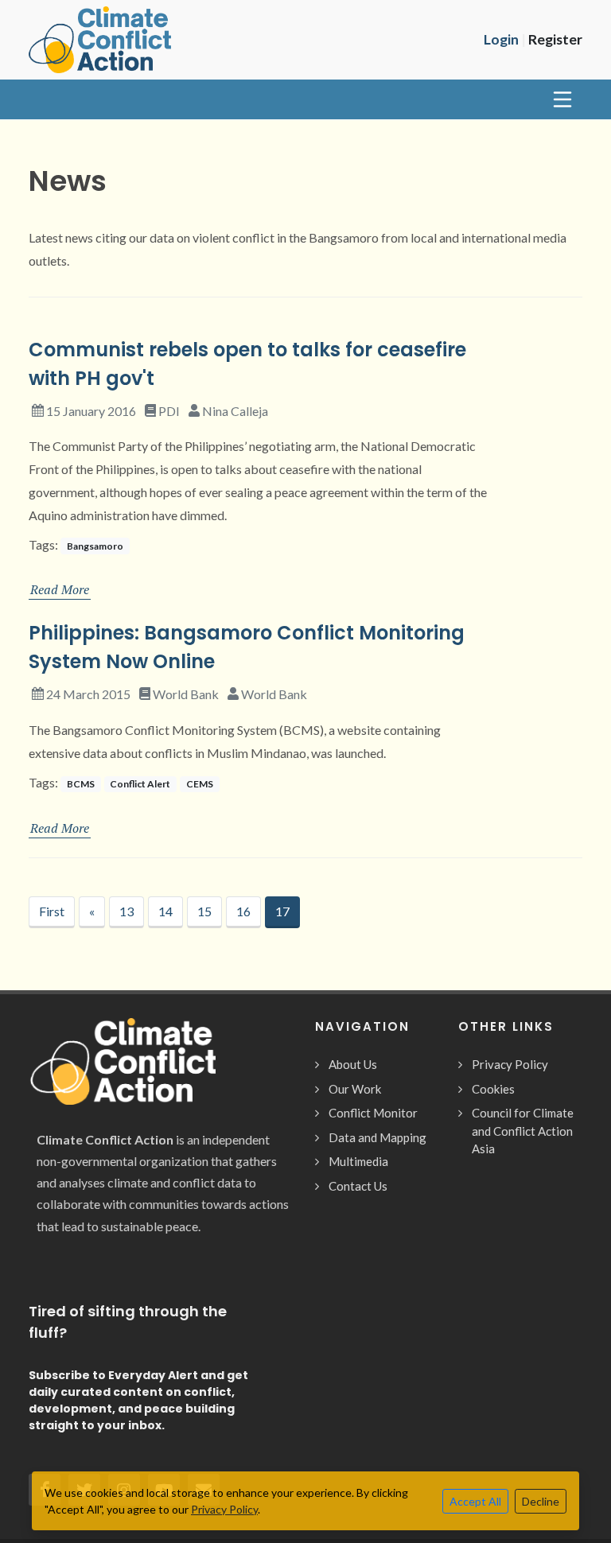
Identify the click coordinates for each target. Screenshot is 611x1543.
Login (501, 39)
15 (204, 911)
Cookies (493, 1089)
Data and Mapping (377, 1137)
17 (282, 911)
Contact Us (358, 1186)
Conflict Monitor (373, 1113)
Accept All (475, 1501)
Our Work (355, 1089)
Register (555, 39)
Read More (59, 589)
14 (165, 911)
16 (243, 911)
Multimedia (358, 1161)
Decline (540, 1501)
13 (126, 911)
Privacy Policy (510, 1064)
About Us (353, 1064)
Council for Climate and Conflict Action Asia (523, 1131)
